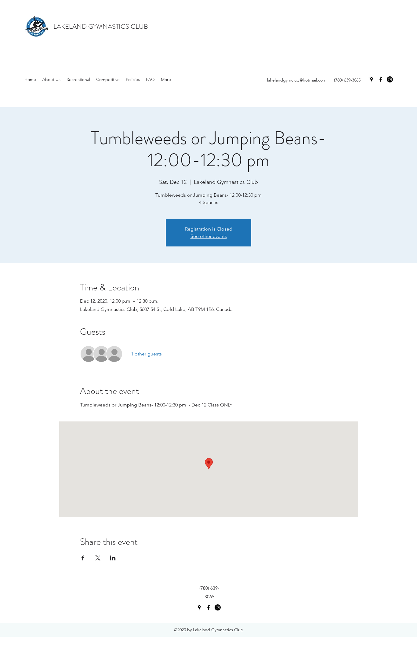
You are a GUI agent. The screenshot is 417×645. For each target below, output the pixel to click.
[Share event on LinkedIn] (113, 558)
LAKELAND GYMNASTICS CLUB (100, 26)
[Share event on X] (98, 558)
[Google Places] (371, 79)
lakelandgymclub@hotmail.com (296, 80)
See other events (208, 236)
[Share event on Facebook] (83, 558)
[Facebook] (381, 79)
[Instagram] (390, 79)
